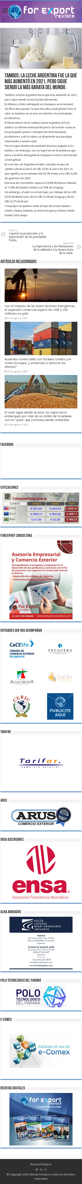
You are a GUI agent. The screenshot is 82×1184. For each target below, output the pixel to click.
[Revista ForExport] (41, 11)
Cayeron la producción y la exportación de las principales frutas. (27, 235)
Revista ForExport (41, 1164)
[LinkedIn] (41, 1169)
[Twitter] (37, 1169)
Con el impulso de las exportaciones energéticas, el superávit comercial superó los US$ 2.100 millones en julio (40, 309)
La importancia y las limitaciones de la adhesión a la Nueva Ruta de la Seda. (52, 248)
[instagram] (45, 1169)
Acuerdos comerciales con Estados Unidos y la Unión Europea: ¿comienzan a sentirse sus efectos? (38, 363)
